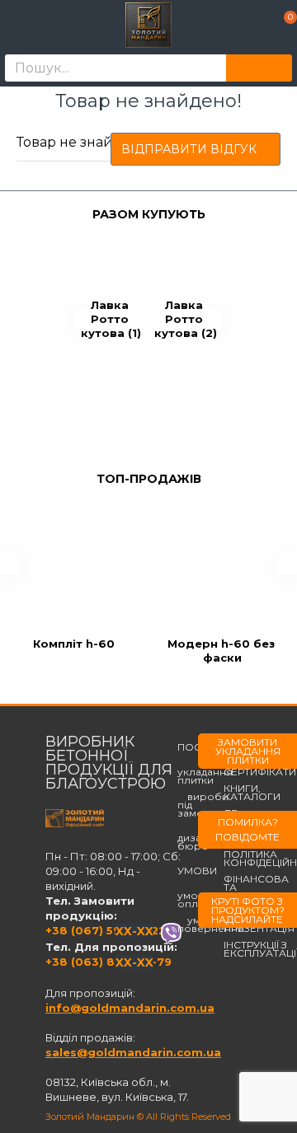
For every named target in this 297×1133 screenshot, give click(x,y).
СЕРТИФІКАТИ (260, 772)
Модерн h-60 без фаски (222, 650)
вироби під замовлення (210, 805)
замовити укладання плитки (247, 751)
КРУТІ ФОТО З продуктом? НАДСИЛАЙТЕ (248, 910)
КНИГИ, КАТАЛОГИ (252, 792)
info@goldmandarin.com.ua (129, 1007)
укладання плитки (205, 772)
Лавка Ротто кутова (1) (111, 318)
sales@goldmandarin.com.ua (133, 1052)
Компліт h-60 (74, 643)
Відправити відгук (189, 149)
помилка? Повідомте (247, 829)
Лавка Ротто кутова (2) (185, 318)
